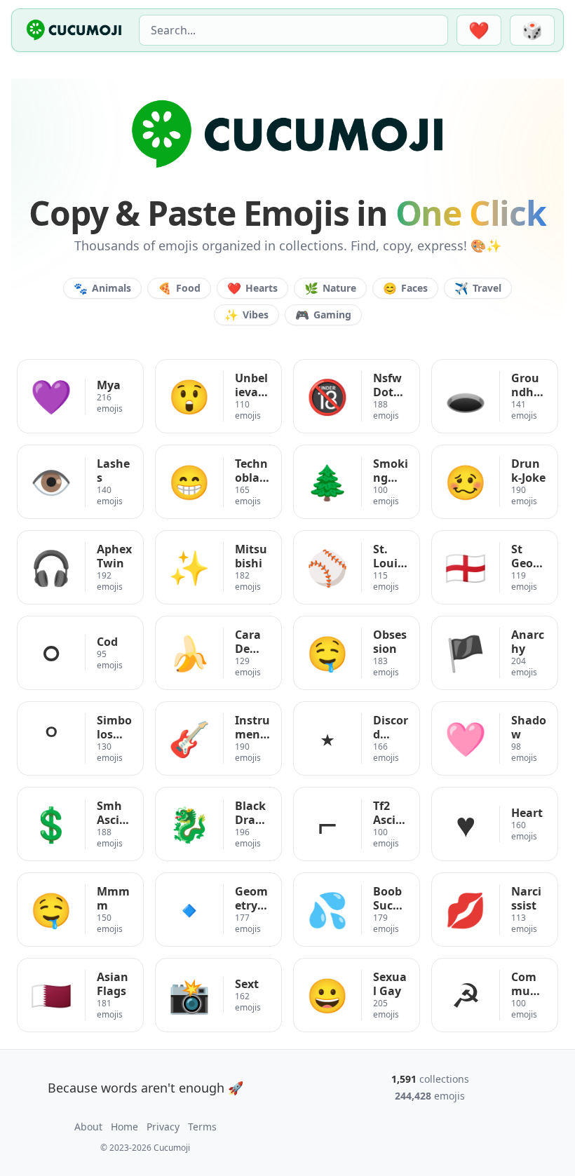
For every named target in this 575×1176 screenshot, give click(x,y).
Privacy (163, 1126)
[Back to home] (74, 30)
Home (124, 1126)
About (88, 1126)
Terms (202, 1126)
